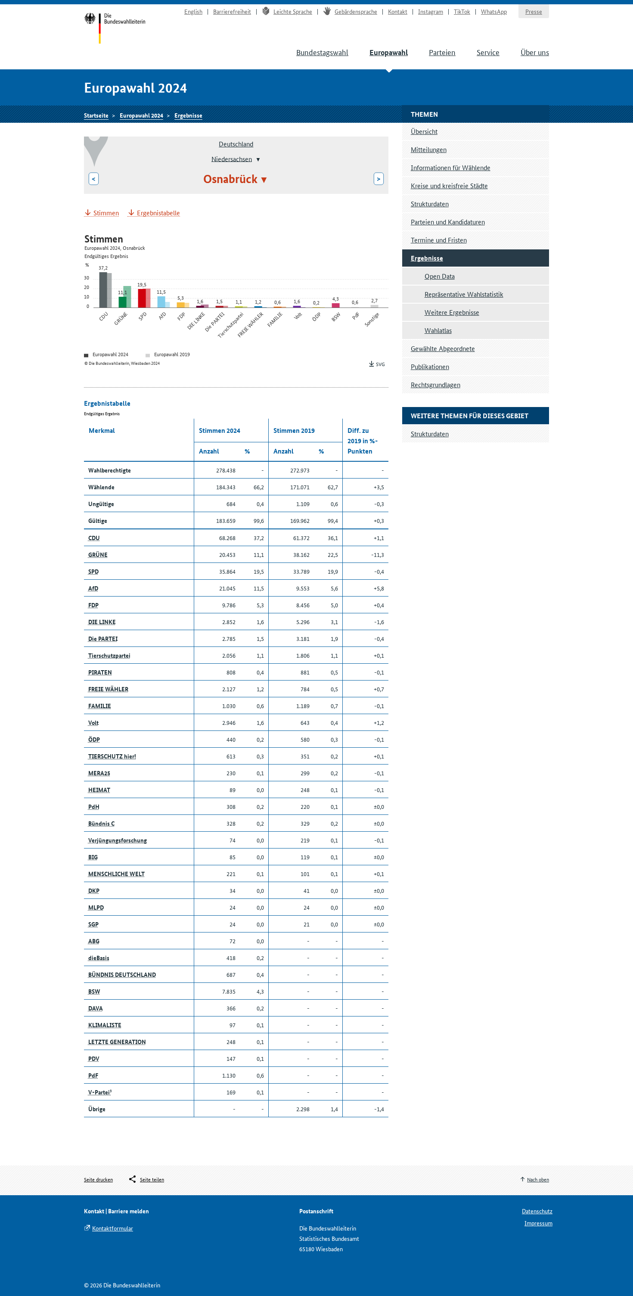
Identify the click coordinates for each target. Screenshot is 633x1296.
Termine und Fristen (439, 239)
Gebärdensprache (356, 11)
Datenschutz (537, 1210)
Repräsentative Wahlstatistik (464, 293)
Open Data (440, 275)
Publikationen (430, 366)
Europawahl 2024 (141, 115)
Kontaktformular (112, 1228)
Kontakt (397, 11)
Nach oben (538, 1179)
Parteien (442, 52)
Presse (533, 11)
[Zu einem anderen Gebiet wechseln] (257, 159)
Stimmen (106, 213)
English (193, 11)
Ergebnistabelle (158, 213)
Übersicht (424, 131)
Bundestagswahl (322, 52)
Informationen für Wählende (450, 167)
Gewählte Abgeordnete (443, 348)
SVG (380, 364)
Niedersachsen (231, 158)
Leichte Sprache (292, 11)
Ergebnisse (188, 115)
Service (488, 52)
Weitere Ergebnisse (452, 312)
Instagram (430, 11)
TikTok (462, 11)
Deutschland (236, 143)
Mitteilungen (429, 149)
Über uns (535, 52)
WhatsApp (494, 11)
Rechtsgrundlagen (435, 384)
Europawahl (388, 52)
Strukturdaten (430, 203)
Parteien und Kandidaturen (448, 221)
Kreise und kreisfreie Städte (449, 185)
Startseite (115, 29)
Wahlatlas (438, 330)
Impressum (538, 1222)
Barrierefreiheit (232, 11)
